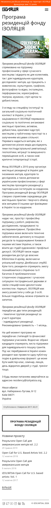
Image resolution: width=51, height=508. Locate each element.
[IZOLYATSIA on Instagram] (15, 504)
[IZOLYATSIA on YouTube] (11, 504)
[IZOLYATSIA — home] (10, 9)
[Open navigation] (46, 10)
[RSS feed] (23, 504)
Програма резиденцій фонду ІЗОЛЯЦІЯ (25, 423)
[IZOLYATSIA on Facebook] (3, 504)
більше (7, 487)
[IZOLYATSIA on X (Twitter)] (7, 504)
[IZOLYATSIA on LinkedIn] (19, 504)
